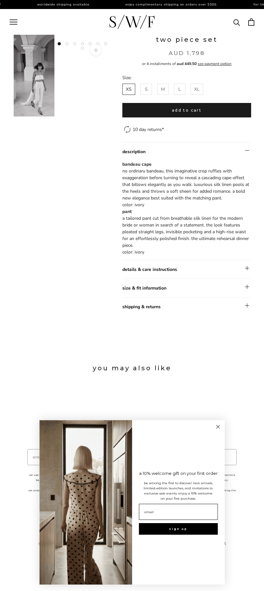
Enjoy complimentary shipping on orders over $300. (167, 4)
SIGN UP (178, 529)
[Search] (236, 22)
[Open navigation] (13, 22)
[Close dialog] (218, 427)
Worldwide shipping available (59, 4)
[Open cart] (251, 22)
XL (197, 89)
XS (129, 89)
